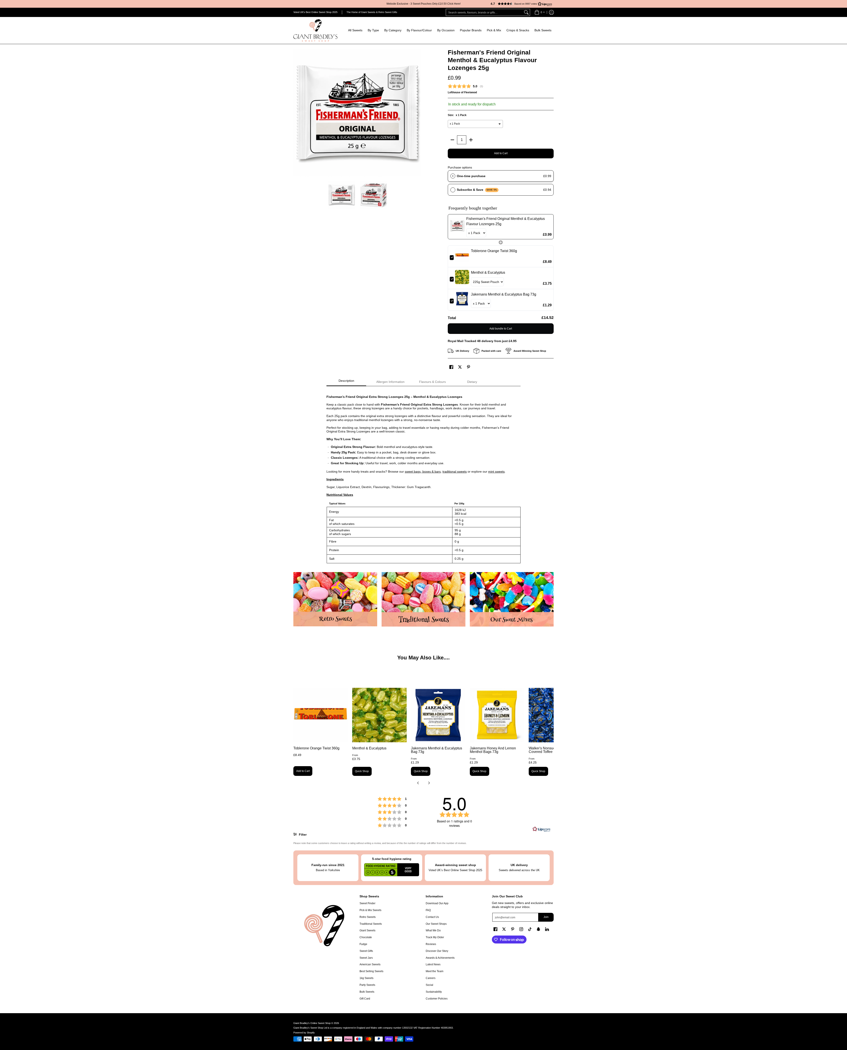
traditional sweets (454, 471)
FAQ (428, 910)
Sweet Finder (367, 903)
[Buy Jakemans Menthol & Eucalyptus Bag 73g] (438, 715)
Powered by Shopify (304, 1032)
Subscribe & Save (477, 189)
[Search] (526, 12)
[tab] (346, 382)
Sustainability (434, 991)
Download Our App (437, 903)
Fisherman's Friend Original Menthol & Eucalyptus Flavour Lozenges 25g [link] (505, 221)
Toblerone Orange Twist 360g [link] (494, 251)
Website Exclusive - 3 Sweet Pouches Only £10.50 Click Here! (423, 3)
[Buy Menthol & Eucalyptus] (379, 715)
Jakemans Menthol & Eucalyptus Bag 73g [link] (503, 294)
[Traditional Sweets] (423, 599)
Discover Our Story (437, 951)
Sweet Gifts (366, 951)
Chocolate (366, 937)
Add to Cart (501, 153)
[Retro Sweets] (335, 599)
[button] (519, 3)
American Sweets (370, 964)
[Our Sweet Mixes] (512, 599)
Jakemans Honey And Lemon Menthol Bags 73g (493, 750)
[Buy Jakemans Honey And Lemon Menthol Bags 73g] (497, 715)
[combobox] (484, 12)
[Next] (418, 112)
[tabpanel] (423, 477)
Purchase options (460, 167)
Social (429, 984)
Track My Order (435, 937)
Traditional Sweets (371, 923)
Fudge (363, 944)
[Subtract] (452, 140)
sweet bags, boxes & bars (423, 471)
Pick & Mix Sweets (370, 910)
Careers (430, 978)
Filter (302, 834)
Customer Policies (437, 998)
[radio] (452, 176)
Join (546, 917)
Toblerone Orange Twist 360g (316, 748)
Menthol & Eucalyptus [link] (488, 272)
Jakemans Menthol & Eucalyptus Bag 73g (436, 750)
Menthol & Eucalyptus (369, 748)
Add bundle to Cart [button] (500, 328)
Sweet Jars (366, 957)
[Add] (471, 140)
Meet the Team (434, 971)
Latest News (433, 964)
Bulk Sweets (367, 991)
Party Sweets (367, 984)
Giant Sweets (367, 930)
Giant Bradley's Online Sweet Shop (312, 1023)
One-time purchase (471, 176)
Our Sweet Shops (436, 923)
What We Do (433, 930)
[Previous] (296, 112)
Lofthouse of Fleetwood (462, 92)
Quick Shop (362, 771)
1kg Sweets (366, 978)
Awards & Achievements (440, 957)
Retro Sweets (368, 917)
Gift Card (365, 998)
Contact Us (432, 917)
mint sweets (496, 471)
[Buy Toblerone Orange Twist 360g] (320, 715)
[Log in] (551, 12)
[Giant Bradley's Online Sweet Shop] (315, 30)
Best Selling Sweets (371, 971)
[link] (457, 226)
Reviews (431, 944)
